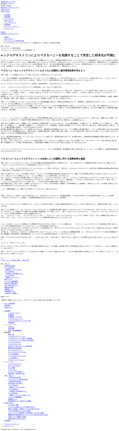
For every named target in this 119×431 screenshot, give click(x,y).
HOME (6, 37)
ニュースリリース (10, 23)
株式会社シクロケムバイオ (10, 7)
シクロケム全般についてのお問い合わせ (21, 407)
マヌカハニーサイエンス (16, 360)
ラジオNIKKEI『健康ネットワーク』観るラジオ (11, 277)
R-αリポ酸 (11, 367)
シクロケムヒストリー (15, 319)
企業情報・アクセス (15, 317)
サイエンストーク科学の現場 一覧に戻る (15, 260)
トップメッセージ (14, 313)
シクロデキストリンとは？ (17, 336)
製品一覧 (11, 334)
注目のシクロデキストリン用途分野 (20, 346)
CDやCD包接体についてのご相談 (19, 411)
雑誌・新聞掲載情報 (15, 330)
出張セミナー (8, 307)
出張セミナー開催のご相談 (17, 416)
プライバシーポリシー (11, 26)
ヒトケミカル (8, 19)
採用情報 (7, 24)
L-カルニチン (12, 369)
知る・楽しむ (8, 21)
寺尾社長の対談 (9, 266)
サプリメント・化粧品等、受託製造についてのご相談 (26, 413)
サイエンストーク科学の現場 (14, 41)
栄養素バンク (8, 289)
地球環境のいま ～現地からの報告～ (20, 401)
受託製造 (7, 305)
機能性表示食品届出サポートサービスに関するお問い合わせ (28, 415)
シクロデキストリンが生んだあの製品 (20, 340)
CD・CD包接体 (9, 303)
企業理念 (11, 315)
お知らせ (11, 326)
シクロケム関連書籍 (11, 281)
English (9, 5)
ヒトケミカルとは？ (15, 364)
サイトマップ (8, 28)
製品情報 (7, 17)
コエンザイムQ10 (14, 366)
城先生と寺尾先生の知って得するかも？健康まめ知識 (11, 285)
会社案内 (7, 15)
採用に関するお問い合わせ (17, 418)
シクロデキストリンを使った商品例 (20, 338)
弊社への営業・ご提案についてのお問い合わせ (23, 409)
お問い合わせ (5, 9)
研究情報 (11, 322)
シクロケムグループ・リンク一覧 (19, 320)
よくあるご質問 (13, 405)
